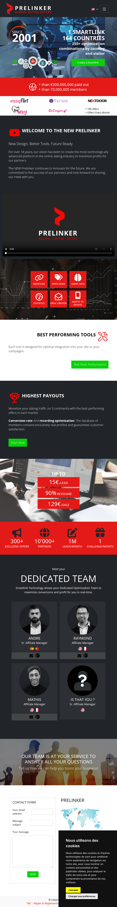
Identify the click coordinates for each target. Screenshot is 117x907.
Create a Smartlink (88, 62)
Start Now (18, 443)
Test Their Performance (90, 364)
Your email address (18, 811)
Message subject (17, 822)
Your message (20, 832)
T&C (29, 903)
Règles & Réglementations (49, 903)
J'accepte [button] (73, 890)
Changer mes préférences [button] (81, 896)
